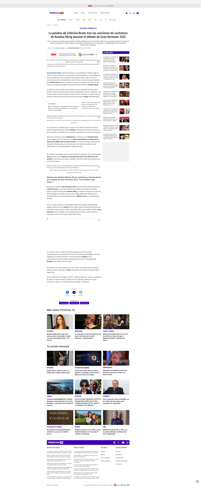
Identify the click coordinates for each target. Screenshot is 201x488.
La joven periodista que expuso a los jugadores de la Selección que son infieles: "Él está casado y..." (59, 477)
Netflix (89, 20)
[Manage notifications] (197, 481)
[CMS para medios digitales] (125, 485)
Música (83, 13)
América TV (119, 454)
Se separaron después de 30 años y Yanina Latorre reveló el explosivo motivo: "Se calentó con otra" (59, 452)
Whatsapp (81, 295)
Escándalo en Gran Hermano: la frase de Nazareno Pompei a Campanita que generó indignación (59, 468)
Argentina (78, 20)
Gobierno (71, 20)
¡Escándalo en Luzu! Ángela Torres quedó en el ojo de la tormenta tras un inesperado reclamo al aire (86, 477)
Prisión (95, 20)
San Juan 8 (119, 464)
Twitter (74, 295)
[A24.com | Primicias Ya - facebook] (127, 13)
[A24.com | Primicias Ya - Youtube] (138, 13)
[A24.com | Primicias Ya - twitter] (130, 13)
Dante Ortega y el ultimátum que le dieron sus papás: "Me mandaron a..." (85, 456)
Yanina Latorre (112, 20)
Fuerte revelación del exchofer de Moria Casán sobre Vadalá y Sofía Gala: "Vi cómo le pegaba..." (59, 456)
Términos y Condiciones (53, 485)
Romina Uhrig (84, 303)
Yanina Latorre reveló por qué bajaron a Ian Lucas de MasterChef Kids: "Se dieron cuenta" (59, 464)
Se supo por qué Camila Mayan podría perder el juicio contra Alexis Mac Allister (86, 465)
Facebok (67, 295)
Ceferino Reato (74, 303)
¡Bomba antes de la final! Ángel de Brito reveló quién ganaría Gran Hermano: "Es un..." (58, 460)
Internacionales (92, 13)
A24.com (118, 451)
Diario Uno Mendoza (121, 461)
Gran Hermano (63, 303)
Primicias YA (49, 25)
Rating (76, 13)
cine (106, 20)
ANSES (84, 20)
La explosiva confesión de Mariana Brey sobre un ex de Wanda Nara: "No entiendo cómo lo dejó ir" (86, 452)
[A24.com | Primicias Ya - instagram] (134, 13)
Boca (101, 20)
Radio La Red (119, 458)
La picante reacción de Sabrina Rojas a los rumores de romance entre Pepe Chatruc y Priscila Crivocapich (86, 461)
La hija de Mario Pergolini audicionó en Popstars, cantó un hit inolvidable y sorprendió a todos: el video (59, 473)
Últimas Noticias (105, 13)
